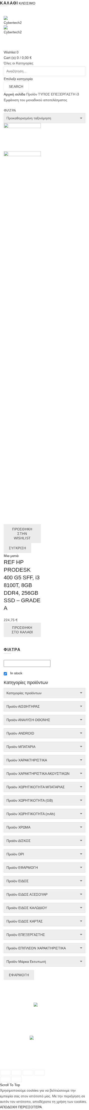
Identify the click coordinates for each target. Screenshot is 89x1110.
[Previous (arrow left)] (5, 1079)
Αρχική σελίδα (14, 94)
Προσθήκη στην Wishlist (22, 533)
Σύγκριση (17, 548)
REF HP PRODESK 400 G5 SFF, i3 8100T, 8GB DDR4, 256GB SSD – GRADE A (22, 585)
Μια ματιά (11, 556)
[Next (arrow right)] (16, 1079)
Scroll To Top (10, 1085)
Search (16, 87)
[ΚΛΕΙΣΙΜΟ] (5, 1072)
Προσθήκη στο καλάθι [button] (22, 630)
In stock (16, 673)
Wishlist (11, 52)
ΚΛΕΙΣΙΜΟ (27, 3)
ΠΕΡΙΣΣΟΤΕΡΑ (30, 1107)
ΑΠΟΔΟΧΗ (8, 1107)
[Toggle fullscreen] (28, 1072)
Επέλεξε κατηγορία (18, 79)
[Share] (16, 1072)
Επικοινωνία (35, 1066)
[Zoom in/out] (39, 1072)
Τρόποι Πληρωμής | (52, 1060)
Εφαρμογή (19, 975)
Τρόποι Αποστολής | (20, 1060)
